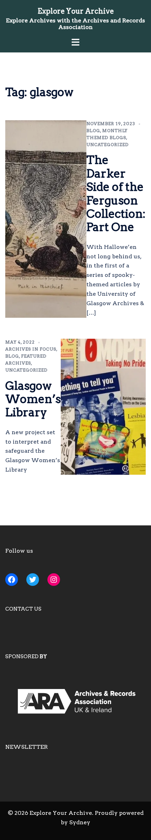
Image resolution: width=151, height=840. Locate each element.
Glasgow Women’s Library (33, 399)
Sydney (79, 822)
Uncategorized (107, 144)
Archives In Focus (30, 349)
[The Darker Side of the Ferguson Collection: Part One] (45, 219)
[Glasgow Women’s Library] (103, 407)
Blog (93, 130)
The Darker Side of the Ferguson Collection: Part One (116, 193)
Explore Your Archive (76, 11)
